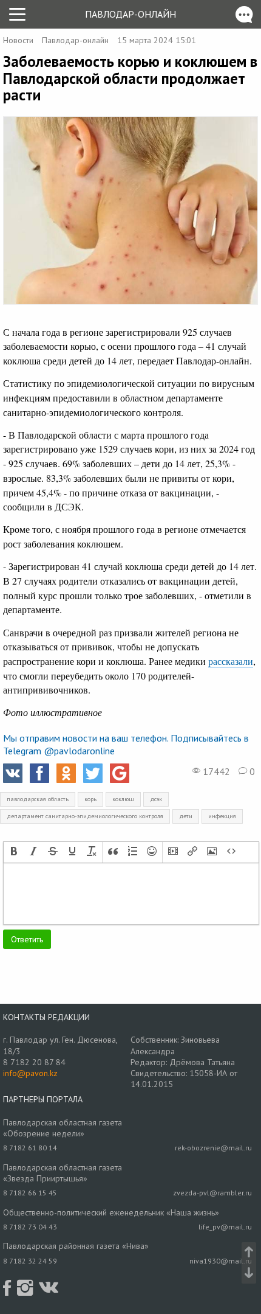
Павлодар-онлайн (130, 14)
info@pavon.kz (30, 1073)
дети (185, 816)
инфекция (222, 816)
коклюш (123, 799)
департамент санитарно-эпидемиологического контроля (85, 816)
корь (90, 799)
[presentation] (13, 852)
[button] (14, 852)
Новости (18, 40)
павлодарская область (38, 799)
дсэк (156, 799)
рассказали (230, 661)
